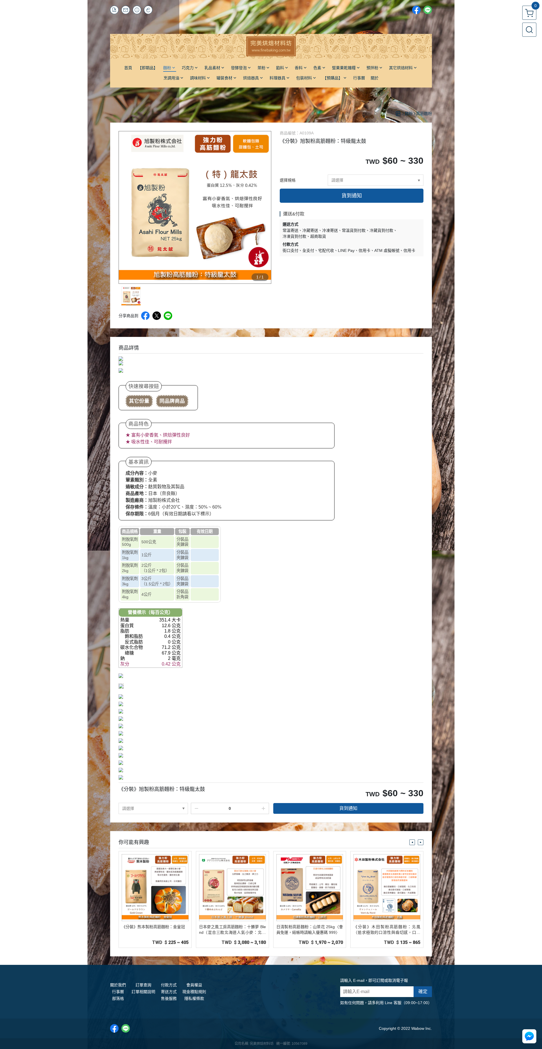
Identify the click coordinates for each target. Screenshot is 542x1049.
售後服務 (169, 998)
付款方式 (169, 985)
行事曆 (118, 992)
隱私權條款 (194, 998)
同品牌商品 (172, 401)
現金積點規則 (194, 992)
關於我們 (118, 985)
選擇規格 (288, 180)
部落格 (118, 998)
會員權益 (194, 985)
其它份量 (139, 401)
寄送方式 (169, 992)
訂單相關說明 (143, 992)
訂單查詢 (143, 985)
